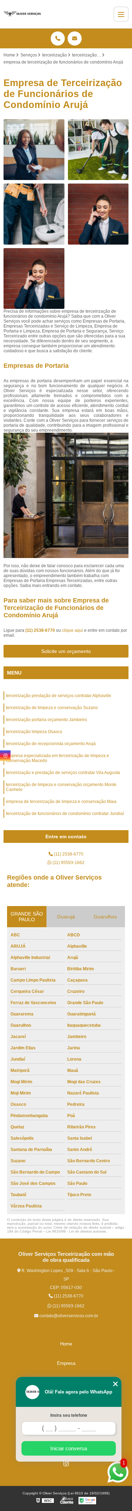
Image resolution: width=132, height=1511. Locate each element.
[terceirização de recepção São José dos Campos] (34, 149)
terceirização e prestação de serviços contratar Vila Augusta (63, 772)
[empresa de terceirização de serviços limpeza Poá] (34, 214)
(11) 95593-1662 (67, 862)
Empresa (66, 1363)
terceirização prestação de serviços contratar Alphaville (58, 695)
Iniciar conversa (68, 1448)
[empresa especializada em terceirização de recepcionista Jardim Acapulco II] (34, 278)
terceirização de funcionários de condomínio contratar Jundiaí (65, 813)
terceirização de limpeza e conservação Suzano (52, 707)
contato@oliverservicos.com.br (68, 1315)
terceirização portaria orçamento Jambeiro (46, 719)
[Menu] (121, 14)
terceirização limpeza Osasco (34, 731)
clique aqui (72, 630)
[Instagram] (66, 1463)
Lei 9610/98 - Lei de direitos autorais (76, 1231)
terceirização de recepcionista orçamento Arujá (51, 743)
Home (66, 1344)
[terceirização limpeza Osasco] (98, 149)
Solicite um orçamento (66, 651)
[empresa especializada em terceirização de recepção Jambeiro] (98, 214)
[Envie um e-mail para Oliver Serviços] (75, 38)
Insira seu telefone (68, 1415)
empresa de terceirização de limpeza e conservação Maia (61, 801)
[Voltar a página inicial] (22, 14)
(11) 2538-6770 (40, 630)
